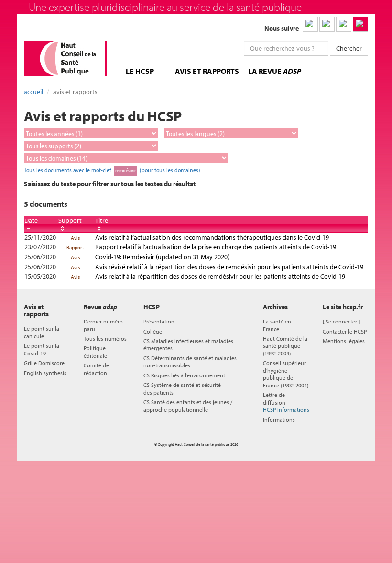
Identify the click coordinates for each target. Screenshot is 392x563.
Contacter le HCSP (345, 331)
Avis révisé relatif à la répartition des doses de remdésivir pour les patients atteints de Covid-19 (229, 266)
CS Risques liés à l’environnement (184, 375)
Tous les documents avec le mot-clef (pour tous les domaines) (112, 170)
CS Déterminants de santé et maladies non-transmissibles (190, 361)
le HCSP (140, 71)
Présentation (158, 321)
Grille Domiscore (44, 362)
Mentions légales (344, 340)
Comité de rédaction (96, 369)
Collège (152, 331)
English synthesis (45, 372)
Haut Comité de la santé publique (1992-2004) (285, 346)
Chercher (349, 48)
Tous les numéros (105, 338)
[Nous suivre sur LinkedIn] (310, 24)
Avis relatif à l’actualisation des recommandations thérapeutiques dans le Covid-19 (212, 237)
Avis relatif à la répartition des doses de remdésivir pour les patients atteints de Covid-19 (220, 276)
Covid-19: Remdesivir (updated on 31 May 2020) (162, 256)
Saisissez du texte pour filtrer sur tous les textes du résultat (110, 183)
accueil (33, 91)
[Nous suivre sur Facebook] (343, 24)
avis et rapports (207, 71)
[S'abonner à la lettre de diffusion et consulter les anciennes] (360, 24)
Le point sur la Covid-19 (41, 349)
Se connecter (341, 321)
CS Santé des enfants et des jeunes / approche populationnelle (187, 405)
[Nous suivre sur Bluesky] (327, 24)
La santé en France (277, 325)
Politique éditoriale (95, 351)
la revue (274, 71)
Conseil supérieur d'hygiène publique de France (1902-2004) (285, 373)
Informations (279, 419)
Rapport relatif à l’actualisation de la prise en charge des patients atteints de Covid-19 (215, 246)
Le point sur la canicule (41, 332)
